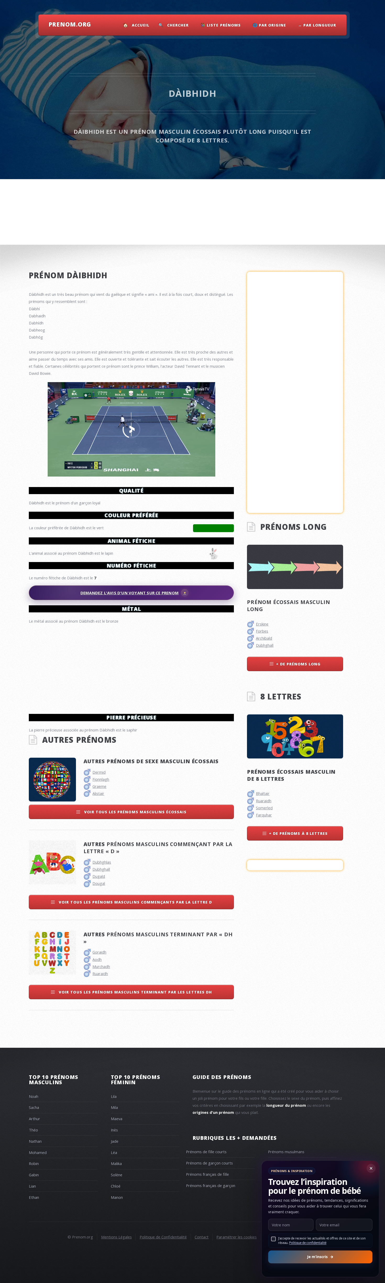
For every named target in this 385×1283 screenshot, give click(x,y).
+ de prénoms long (298, 663)
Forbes (262, 631)
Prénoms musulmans (286, 1151)
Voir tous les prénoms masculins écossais (135, 811)
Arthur (34, 1118)
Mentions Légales (116, 1236)
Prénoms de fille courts (206, 1151)
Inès (114, 1129)
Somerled (264, 807)
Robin (34, 1163)
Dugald (98, 876)
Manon (117, 1197)
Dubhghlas (101, 862)
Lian (32, 1186)
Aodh (97, 959)
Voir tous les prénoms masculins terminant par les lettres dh (134, 992)
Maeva (116, 1118)
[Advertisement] (131, 666)
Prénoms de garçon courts (209, 1163)
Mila (114, 1107)
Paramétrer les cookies (236, 1236)
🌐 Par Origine (269, 25)
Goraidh (99, 952)
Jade (114, 1141)
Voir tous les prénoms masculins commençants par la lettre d (134, 902)
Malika (116, 1163)
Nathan (35, 1141)
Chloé (115, 1186)
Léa (114, 1152)
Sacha (34, 1107)
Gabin (34, 1174)
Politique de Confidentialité (163, 1236)
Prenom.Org (69, 24)
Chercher (178, 25)
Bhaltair (263, 793)
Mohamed (38, 1152)
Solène (116, 1174)
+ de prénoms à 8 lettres (298, 833)
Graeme (99, 786)
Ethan (34, 1197)
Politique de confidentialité (307, 1243)
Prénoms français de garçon (210, 1185)
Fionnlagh (100, 779)
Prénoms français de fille (207, 1174)
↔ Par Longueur (317, 25)
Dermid (99, 772)
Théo (33, 1129)
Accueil (140, 25)
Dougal (98, 883)
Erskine (262, 624)
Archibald (264, 638)
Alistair (98, 793)
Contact (201, 1236)
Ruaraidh (100, 973)
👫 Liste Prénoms (221, 25)
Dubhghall (101, 869)
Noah (33, 1096)
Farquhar (264, 814)
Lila (114, 1096)
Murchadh (101, 966)
